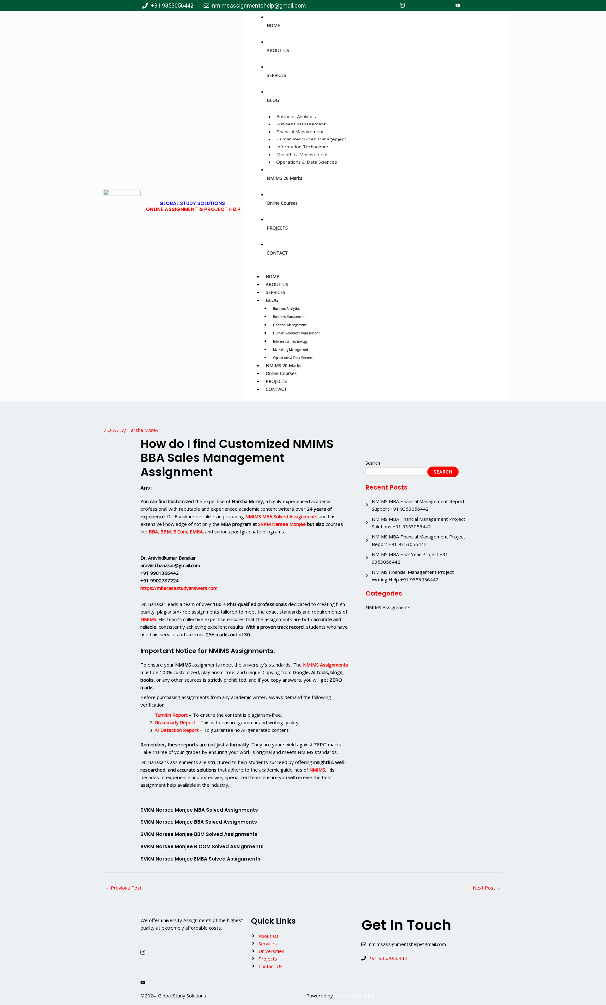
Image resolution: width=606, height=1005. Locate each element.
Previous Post (123, 888)
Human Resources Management (311, 139)
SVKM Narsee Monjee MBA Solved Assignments (199, 810)
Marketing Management (302, 154)
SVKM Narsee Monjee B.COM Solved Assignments (202, 846)
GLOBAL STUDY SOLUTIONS (192, 203)
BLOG (272, 300)
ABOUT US (277, 284)
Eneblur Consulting (354, 995)
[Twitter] (416, 5)
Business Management (301, 124)
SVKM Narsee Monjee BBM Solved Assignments (199, 834)
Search (372, 463)
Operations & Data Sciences (306, 162)
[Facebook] (388, 5)
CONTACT (276, 389)
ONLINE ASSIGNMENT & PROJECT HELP (193, 209)
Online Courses (281, 373)
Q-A (111, 430)
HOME (272, 276)
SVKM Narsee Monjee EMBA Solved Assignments (200, 858)
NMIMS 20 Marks (283, 365)
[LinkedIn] (430, 5)
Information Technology (302, 147)
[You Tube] (457, 5)
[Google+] (444, 5)
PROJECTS (276, 381)
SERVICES (275, 292)
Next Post (487, 888)
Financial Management (300, 131)
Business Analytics (296, 116)
